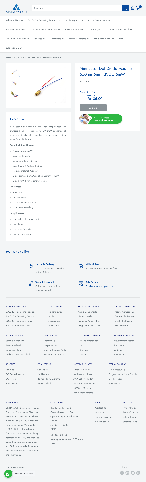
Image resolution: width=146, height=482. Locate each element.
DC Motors (11, 378)
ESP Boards (119, 354)
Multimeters (114, 383)
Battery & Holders (77, 38)
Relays (82, 345)
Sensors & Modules (74, 29)
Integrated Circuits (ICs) (89, 321)
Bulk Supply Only (14, 47)
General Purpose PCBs (55, 350)
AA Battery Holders (82, 374)
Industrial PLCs (13, 20)
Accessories (54, 321)
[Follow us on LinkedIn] (138, 473)
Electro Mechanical (119, 29)
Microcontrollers (86, 316)
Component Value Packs (45, 29)
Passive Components (15, 29)
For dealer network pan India (99, 286)
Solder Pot (53, 316)
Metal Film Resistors (124, 321)
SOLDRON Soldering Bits (18, 325)
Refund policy (102, 421)
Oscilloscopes (115, 378)
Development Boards (16, 38)
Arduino (118, 350)
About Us (99, 412)
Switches (83, 350)
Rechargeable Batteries (84, 383)
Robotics (38, 38)
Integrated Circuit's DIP (89, 325)
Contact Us (100, 407)
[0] (138, 8)
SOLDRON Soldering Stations (20, 316)
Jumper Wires (50, 345)
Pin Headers (43, 374)
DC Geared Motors (15, 374)
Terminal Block (44, 383)
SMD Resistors (121, 325)
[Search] (125, 8)
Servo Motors (12, 383)
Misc (121, 38)
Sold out (93, 107)
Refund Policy (129, 417)
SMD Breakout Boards (54, 354)
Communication (13, 350)
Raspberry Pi (120, 345)
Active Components (97, 20)
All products (19, 57)
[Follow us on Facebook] (122, 473)
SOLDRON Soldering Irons (19, 321)
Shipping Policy (130, 421)
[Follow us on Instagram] (127, 473)
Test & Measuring (102, 38)
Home (8, 57)
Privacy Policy (129, 407)
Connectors (55, 38)
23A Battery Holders (83, 392)
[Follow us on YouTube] (133, 473)
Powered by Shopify (14, 471)
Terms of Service (103, 417)
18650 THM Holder (82, 388)
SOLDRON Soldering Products (42, 20)
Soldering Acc (55, 311)
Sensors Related (13, 345)
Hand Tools (53, 325)
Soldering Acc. (72, 20)
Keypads (83, 354)
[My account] (132, 8)
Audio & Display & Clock (18, 354)
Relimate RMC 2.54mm (48, 378)
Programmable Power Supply (123, 374)
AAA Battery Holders (83, 378)
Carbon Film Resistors (125, 316)
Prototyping (96, 29)
